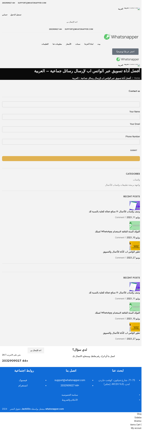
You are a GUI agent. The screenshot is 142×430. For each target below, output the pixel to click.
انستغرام (23, 385)
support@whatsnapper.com (69, 380)
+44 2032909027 (70, 385)
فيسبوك (23, 380)
